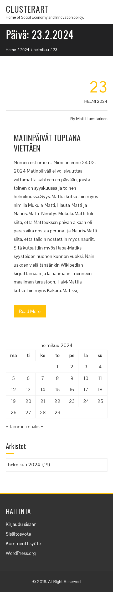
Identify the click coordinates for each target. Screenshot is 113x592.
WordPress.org (21, 553)
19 (13, 401)
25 (100, 401)
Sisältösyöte (18, 534)
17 (86, 389)
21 (42, 401)
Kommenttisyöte (23, 543)
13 (28, 389)
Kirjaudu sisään (21, 524)
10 (86, 378)
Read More (29, 311)
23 (72, 401)
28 (43, 412)
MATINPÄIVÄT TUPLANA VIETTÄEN (47, 143)
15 (57, 389)
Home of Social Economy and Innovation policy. (45, 17)
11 (100, 378)
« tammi (14, 426)
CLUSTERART (27, 9)
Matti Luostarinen (91, 118)
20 (28, 401)
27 (28, 412)
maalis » (34, 426)
